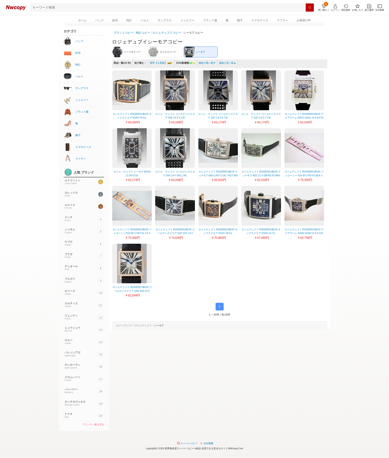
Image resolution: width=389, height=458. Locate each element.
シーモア (159, 325)
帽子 (240, 20)
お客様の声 (304, 20)
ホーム (82, 20)
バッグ (99, 20)
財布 (115, 20)
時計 (129, 20)
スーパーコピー (189, 443)
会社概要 (208, 443)
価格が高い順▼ (207, 62)
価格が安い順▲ (227, 62)
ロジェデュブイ (143, 325)
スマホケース (259, 20)
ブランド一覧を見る (93, 424)
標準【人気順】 (158, 62)
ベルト (145, 20)
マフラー (282, 20)
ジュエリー (187, 20)
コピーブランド (123, 325)
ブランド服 (210, 20)
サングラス (165, 20)
